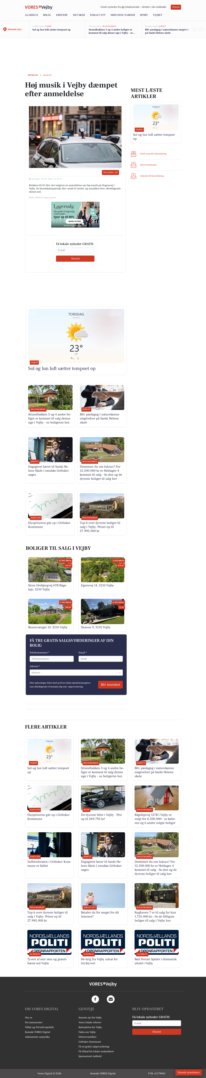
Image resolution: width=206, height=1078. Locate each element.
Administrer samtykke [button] (37, 1037)
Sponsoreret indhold (90, 1056)
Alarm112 (31, 15)
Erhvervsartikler (87, 1037)
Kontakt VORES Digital (37, 1032)
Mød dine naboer (123, 15)
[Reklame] (75, 215)
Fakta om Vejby (87, 1032)
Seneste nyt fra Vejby (90, 1017)
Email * (83, 652)
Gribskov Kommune (90, 1041)
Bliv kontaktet (110, 685)
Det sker (79, 15)
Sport (144, 15)
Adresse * (35, 666)
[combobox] (31, 673)
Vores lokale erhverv (90, 1022)
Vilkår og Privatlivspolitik (39, 1027)
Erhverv (62, 15)
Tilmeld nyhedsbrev (189, 1072)
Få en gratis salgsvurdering (94, 1046)
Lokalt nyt (97, 15)
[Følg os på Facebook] (95, 999)
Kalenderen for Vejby (90, 1027)
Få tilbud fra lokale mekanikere (96, 1051)
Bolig (47, 15)
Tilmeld (176, 7)
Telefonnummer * (39, 652)
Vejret (157, 15)
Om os (28, 1017)
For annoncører (33, 1022)
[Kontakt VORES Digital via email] (111, 999)
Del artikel (108, 172)
